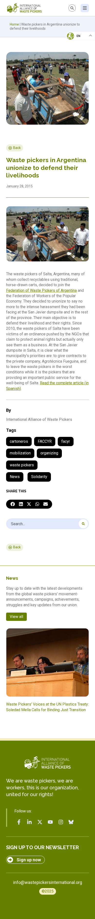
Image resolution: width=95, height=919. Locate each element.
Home (14, 24)
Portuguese (79, 60)
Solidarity (39, 476)
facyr (65, 441)
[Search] (83, 523)
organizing (49, 453)
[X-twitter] (40, 822)
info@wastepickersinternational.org (47, 882)
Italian (75, 50)
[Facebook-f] (19, 822)
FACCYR (45, 441)
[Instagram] (60, 822)
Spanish (75, 69)
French (75, 40)
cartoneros (19, 441)
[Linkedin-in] (29, 822)
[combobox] (47, 523)
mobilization (20, 453)
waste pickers (22, 465)
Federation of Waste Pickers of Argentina (41, 290)
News (15, 476)
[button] (13, 504)
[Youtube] (50, 822)
